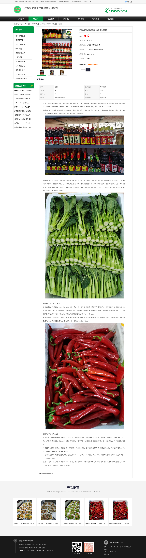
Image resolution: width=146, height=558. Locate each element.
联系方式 (110, 19)
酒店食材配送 (20, 44)
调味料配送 (35, 24)
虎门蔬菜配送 (20, 74)
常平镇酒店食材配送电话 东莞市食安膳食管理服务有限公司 (103, 524)
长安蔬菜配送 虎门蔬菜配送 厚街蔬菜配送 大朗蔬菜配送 (23, 90)
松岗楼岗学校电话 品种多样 (22, 119)
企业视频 (51, 19)
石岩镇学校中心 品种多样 (22, 123)
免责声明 (37, 550)
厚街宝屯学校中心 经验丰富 (22, 111)
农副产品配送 (20, 61)
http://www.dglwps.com (46, 473)
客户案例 (95, 19)
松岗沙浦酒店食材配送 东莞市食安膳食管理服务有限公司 (79, 524)
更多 (31, 86)
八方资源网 (30, 550)
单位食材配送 (20, 53)
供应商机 (36, 19)
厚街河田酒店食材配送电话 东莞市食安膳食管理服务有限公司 (57, 524)
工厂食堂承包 (20, 66)
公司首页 (21, 19)
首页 (21, 24)
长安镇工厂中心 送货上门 (22, 115)
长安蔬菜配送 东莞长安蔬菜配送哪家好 (23, 94)
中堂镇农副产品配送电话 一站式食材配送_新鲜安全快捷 (126, 524)
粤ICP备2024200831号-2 (39, 544)
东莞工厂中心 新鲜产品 (21, 103)
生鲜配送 (18, 57)
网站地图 (50, 550)
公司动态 (80, 19)
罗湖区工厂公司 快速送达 (22, 107)
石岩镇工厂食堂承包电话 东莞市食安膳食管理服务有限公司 (32, 524)
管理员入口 (43, 550)
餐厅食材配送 (20, 36)
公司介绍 (65, 19)
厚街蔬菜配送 (20, 40)
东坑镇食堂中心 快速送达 (22, 98)
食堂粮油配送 (20, 70)
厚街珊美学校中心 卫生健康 (22, 127)
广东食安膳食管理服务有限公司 (28, 548)
